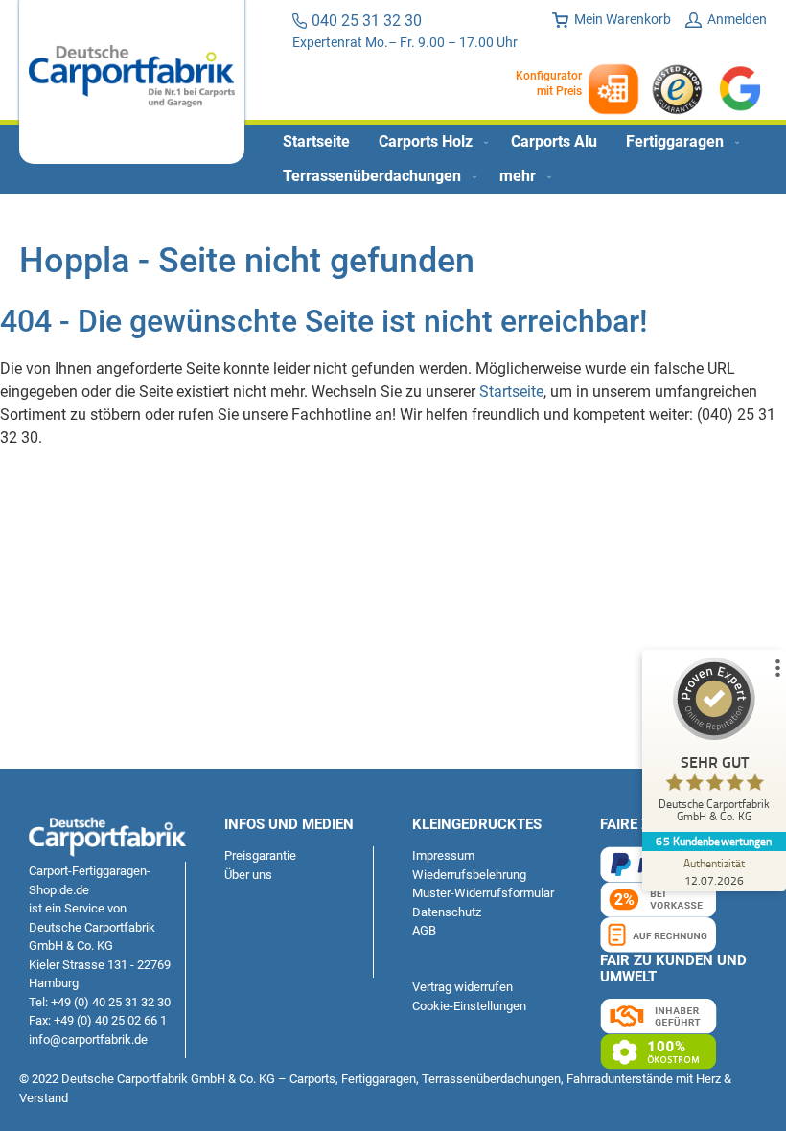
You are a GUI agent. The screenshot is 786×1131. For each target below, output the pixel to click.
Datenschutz (446, 912)
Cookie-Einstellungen (469, 1006)
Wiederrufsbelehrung (469, 874)
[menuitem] (316, 142)
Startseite (511, 391)
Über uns (248, 874)
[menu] (393, 159)
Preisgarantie (260, 855)
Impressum (443, 855)
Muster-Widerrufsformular (483, 893)
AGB (424, 930)
